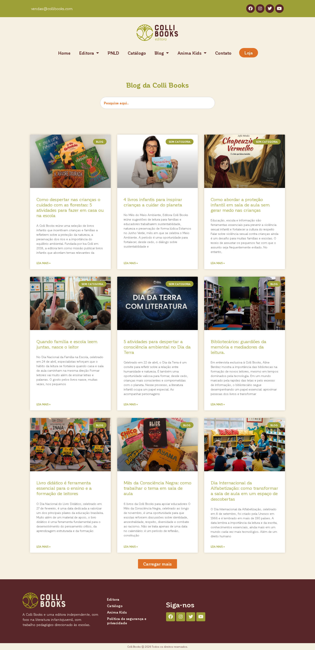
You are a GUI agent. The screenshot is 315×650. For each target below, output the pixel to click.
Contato (223, 53)
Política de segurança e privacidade (126, 621)
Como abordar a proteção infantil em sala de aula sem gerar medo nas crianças (240, 205)
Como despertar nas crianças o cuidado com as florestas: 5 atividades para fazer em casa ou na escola (70, 207)
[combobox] (157, 103)
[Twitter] (270, 8)
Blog (159, 53)
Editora (86, 53)
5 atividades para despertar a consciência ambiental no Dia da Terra (157, 347)
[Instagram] (260, 8)
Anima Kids (189, 53)
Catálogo (137, 53)
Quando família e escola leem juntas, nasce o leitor (67, 344)
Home (64, 53)
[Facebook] (250, 8)
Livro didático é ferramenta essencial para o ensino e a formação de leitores (64, 488)
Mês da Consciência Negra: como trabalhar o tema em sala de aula (157, 488)
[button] (157, 564)
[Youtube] (279, 8)
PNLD (113, 53)
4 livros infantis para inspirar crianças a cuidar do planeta (153, 202)
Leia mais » (43, 262)
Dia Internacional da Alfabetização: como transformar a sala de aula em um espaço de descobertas (244, 490)
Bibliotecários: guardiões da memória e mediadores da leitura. (238, 347)
